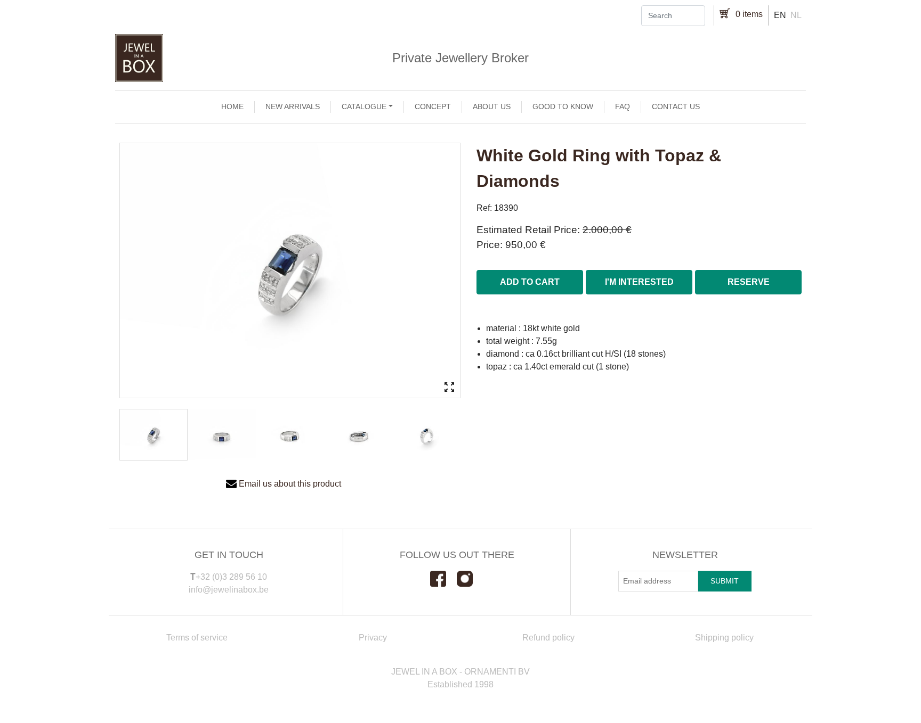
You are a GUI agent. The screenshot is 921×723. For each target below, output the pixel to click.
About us (492, 106)
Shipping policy (724, 637)
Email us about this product (290, 483)
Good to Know (562, 106)
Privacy (373, 637)
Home (232, 106)
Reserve (749, 281)
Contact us (676, 106)
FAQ (622, 106)
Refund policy (548, 637)
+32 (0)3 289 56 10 (231, 576)
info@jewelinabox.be (229, 589)
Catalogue (364, 106)
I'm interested (639, 281)
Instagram (470, 579)
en (780, 15)
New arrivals (292, 106)
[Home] (460, 58)
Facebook (443, 579)
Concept (433, 106)
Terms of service (197, 637)
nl (796, 15)
